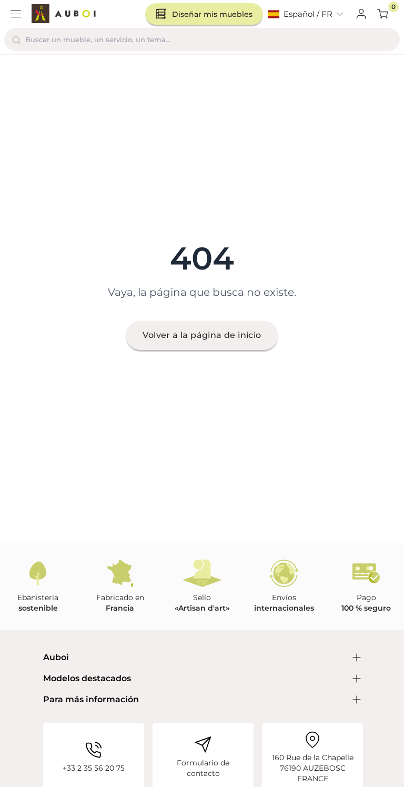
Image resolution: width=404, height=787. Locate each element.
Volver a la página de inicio (202, 335)
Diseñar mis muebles (212, 14)
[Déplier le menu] (16, 14)
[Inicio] (64, 14)
